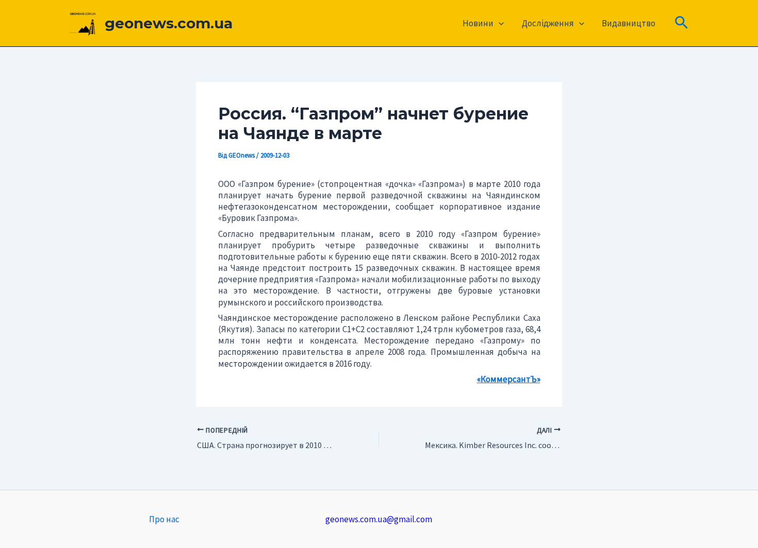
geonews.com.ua (169, 23)
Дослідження (548, 23)
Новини (478, 23)
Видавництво (628, 23)
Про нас (164, 519)
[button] (498, 23)
